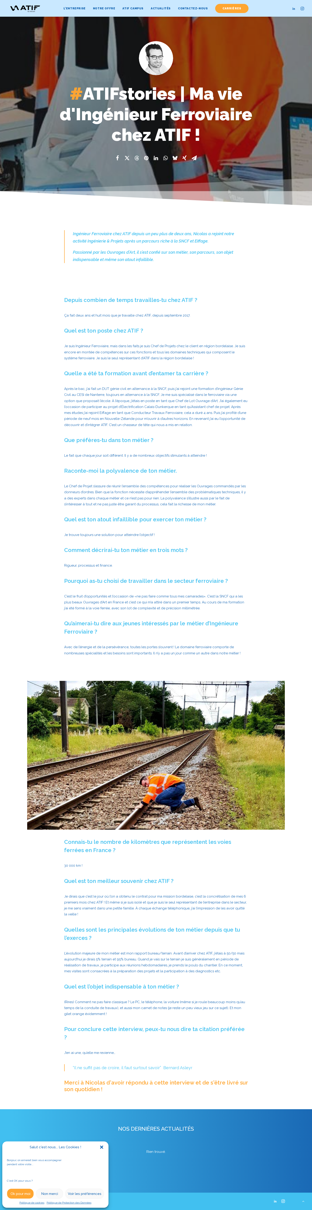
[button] (101, 1147)
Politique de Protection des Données (69, 1202)
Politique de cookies (31, 1202)
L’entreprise (74, 8)
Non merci (49, 1194)
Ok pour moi (20, 1194)
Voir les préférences (84, 1194)
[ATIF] (25, 8)
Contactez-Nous (193, 8)
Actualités (161, 8)
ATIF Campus (132, 8)
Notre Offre (104, 8)
